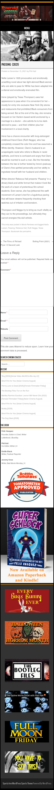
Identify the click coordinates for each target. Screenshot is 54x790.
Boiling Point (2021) (43, 241)
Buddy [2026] (7, 408)
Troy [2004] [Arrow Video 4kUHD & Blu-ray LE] (20, 376)
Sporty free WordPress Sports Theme (18, 783)
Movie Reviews (28, 224)
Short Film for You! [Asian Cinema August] (18, 380)
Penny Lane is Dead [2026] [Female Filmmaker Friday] (24, 385)
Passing (11, 228)
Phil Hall (32, 71)
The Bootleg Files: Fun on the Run (15, 390)
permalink (27, 231)
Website (4, 328)
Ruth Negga (33, 228)
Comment (6, 269)
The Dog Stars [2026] (10, 418)
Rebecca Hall (21, 228)
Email (4, 320)
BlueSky (15, 437)
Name (4, 312)
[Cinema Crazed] (27, 20)
